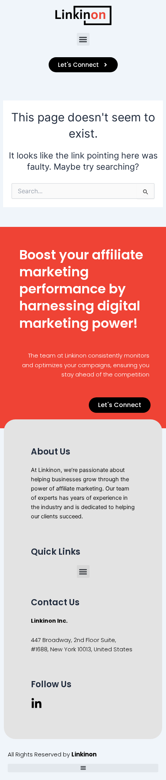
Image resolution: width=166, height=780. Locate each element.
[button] (83, 39)
